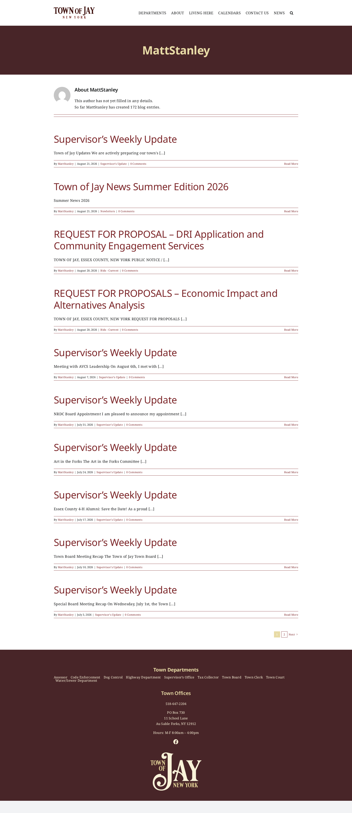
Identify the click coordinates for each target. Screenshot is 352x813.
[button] (291, 13)
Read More (291, 164)
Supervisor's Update (113, 164)
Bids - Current (109, 270)
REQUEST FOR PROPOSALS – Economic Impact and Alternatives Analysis (166, 299)
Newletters (107, 211)
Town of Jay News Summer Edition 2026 (141, 186)
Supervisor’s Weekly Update (115, 139)
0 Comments (138, 164)
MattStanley (66, 164)
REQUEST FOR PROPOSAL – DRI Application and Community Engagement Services (159, 239)
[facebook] (175, 741)
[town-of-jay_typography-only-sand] (176, 754)
